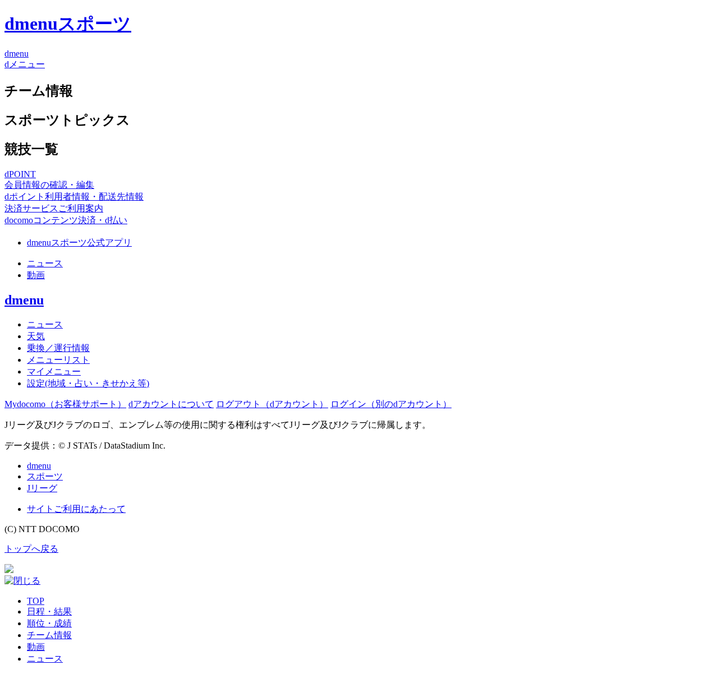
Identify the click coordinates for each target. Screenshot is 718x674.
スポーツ (45, 476)
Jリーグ (42, 488)
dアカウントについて (171, 404)
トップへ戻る (31, 548)
